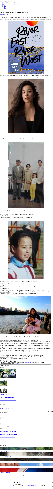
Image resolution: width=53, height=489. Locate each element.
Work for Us (33, 485)
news (15, 3)
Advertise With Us (30, 485)
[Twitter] (27, 420)
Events (5, 8)
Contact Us (26, 485)
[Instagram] (52, 486)
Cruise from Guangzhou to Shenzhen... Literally (7, 408)
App (36, 485)
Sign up (16, 2)
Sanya (2, 6)
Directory (5, 7)
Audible (15, 363)
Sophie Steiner (3, 14)
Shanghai (3, 2)
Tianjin (2, 5)
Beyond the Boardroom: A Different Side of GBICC (8, 400)
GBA (1, 1)
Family (5, 6)
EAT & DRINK (17, 4)
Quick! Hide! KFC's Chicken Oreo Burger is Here (7, 437)
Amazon (30, 362)
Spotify (18, 363)
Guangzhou (3, 4)
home (2, 10)
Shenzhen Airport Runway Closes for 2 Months (7, 405)
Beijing (2, 3)
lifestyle (5, 5)
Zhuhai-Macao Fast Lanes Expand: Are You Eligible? (8, 431)
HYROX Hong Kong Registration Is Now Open (7, 394)
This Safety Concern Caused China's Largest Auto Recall (8, 434)
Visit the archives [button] (15, 485)
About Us (23, 485)
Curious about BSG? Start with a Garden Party (7, 386)
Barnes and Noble (27, 362)
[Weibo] (27, 421)
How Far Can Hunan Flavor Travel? (5, 442)
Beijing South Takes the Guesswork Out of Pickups (7, 397)
